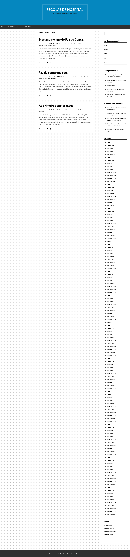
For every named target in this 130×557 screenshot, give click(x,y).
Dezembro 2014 (111, 478)
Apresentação (10, 26)
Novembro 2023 (111, 202)
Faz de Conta (71, 43)
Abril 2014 (110, 496)
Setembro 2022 (111, 238)
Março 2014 (110, 499)
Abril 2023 (110, 217)
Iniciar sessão (108, 525)
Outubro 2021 (111, 265)
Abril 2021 (110, 280)
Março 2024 (110, 193)
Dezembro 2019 (111, 310)
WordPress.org (108, 534)
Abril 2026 (110, 148)
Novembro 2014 (111, 481)
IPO (105, 62)
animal (65, 43)
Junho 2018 (110, 361)
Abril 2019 (110, 334)
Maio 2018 (110, 364)
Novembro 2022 (111, 232)
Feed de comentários (110, 531)
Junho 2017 (110, 394)
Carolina (78, 553)
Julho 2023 (110, 208)
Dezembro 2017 (111, 379)
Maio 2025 (110, 163)
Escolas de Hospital (65, 10)
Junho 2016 (110, 427)
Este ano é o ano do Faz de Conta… (62, 39)
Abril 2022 (110, 253)
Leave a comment (51, 45)
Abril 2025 (110, 166)
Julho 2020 (110, 295)
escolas (45, 43)
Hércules (84, 43)
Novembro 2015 (111, 448)
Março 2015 (110, 469)
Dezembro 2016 (111, 412)
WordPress (63, 553)
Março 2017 (110, 403)
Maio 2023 (110, 214)
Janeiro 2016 (110, 442)
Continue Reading (45, 63)
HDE (105, 53)
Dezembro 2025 (111, 154)
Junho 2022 (110, 247)
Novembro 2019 (111, 313)
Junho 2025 (110, 160)
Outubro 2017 (111, 385)
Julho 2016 (110, 424)
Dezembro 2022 (111, 229)
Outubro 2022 (111, 235)
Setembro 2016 (111, 421)
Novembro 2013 (111, 511)
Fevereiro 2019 (111, 340)
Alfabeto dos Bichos (69, 109)
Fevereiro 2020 (111, 304)
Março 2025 (110, 169)
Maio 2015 (110, 463)
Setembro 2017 (111, 388)
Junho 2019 (110, 328)
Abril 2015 (110, 466)
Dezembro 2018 (111, 346)
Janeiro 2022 (110, 259)
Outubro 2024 (111, 181)
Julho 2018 (110, 358)
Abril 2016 (110, 433)
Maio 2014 (110, 493)
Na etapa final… (111, 85)
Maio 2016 (110, 430)
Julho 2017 (110, 391)
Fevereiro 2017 (111, 406)
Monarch (84, 109)
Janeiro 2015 (110, 475)
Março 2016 (110, 436)
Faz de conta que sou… (54, 72)
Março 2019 (110, 337)
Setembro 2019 (111, 319)
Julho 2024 (110, 184)
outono (45, 45)
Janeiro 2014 (110, 505)
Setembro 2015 (111, 454)
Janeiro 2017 (110, 409)
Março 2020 (110, 301)
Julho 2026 (110, 142)
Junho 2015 (110, 460)
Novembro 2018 (111, 349)
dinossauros (77, 76)
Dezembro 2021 (111, 262)
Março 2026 (110, 151)
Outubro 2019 (111, 316)
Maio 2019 (110, 331)
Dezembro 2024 (111, 175)
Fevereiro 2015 (111, 472)
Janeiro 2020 (110, 307)
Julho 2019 (110, 325)
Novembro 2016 (111, 415)
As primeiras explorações (56, 105)
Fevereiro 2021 (111, 286)
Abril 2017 (110, 400)
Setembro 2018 (111, 355)
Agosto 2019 (110, 322)
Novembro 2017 (111, 382)
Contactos (28, 26)
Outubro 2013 (111, 514)
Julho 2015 (110, 457)
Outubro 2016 (111, 418)
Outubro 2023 (111, 205)
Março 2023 (110, 220)
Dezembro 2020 (111, 289)
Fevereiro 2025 (111, 172)
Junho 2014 (110, 490)
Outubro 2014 (111, 484)
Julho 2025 (110, 157)
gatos (46, 78)
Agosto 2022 (110, 241)
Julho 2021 (110, 271)
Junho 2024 (110, 187)
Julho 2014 (110, 487)
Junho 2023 (110, 211)
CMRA (106, 49)
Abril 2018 (110, 367)
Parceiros (20, 26)
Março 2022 (110, 256)
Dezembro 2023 (111, 199)
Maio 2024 (110, 190)
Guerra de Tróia (78, 43)
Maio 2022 (110, 250)
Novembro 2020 (111, 292)
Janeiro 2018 (110, 376)
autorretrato (71, 76)
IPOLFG (79, 109)
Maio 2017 (110, 397)
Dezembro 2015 (111, 445)
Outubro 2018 (111, 352)
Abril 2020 (110, 298)
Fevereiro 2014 (111, 502)
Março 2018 (110, 370)
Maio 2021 (110, 277)
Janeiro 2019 (110, 343)
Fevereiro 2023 (111, 223)
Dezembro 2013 (111, 508)
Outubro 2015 (111, 451)
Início (2, 26)
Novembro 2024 (111, 178)
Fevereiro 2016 (111, 439)
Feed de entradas (109, 528)
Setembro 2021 (111, 268)
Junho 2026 (110, 145)
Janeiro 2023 (110, 226)
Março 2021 (110, 283)
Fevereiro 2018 (111, 373)
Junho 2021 (110, 274)
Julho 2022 (110, 244)
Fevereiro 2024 (111, 196)
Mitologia (41, 45)
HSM (105, 58)
